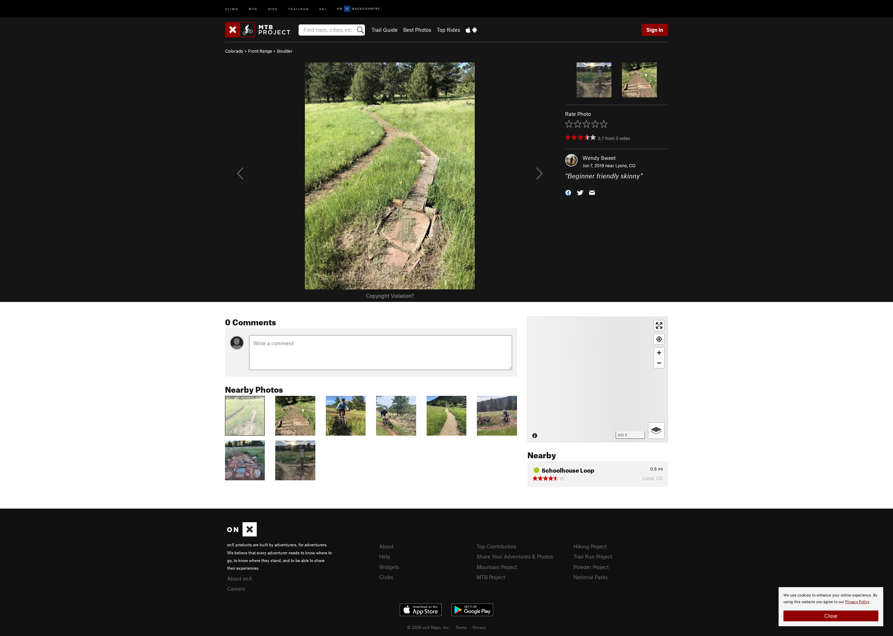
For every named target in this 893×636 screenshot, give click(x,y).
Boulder (285, 51)
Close (831, 616)
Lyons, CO (625, 165)
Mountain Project (496, 567)
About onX (239, 578)
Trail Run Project (592, 556)
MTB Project (490, 577)
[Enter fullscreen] (659, 325)
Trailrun (298, 8)
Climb (231, 8)
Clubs (386, 577)
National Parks (590, 577)
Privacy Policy (857, 602)
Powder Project (591, 567)
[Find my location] (659, 339)
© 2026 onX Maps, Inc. (428, 627)
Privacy (479, 627)
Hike (273, 8)
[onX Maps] (242, 534)
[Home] (261, 29)
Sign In (654, 30)
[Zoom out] (659, 363)
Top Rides (448, 30)
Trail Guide (385, 30)
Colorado (234, 51)
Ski (323, 8)
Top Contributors (496, 546)
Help (384, 556)
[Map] (598, 379)
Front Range (260, 51)
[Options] (656, 430)
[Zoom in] (659, 353)
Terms (461, 627)
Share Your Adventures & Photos (514, 556)
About (386, 546)
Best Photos (417, 30)
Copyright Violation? (390, 296)
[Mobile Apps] (471, 30)
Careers (236, 588)
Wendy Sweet (599, 158)
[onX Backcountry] (358, 9)
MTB (253, 8)
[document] (830, 606)
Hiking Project (590, 546)
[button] (568, 192)
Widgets (389, 567)
